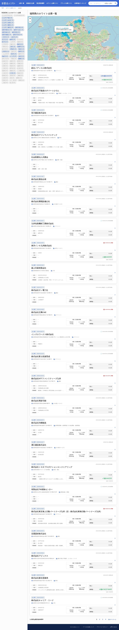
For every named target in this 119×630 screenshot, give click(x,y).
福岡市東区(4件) (19, 27)
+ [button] (30, 18)
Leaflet (102, 59)
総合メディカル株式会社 (62, 28)
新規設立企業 (30, 3)
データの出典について (88, 627)
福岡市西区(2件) (16, 32)
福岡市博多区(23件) (7, 30)
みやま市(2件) (13, 56)
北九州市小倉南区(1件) (8, 22)
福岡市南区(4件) (6, 32)
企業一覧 (21, 3)
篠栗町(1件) (21, 58)
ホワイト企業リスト (52, 3)
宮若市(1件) (14, 54)
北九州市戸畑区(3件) (7, 17)
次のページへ (111, 619)
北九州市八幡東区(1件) (8, 25)
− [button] (30, 21)
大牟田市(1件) (5, 37)
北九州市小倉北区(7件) (8, 20)
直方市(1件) (5, 39)
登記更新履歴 (40, 3)
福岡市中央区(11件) (19, 30)
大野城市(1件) (13, 49)
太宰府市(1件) (5, 51)
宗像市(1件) (21, 49)
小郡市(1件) (13, 46)
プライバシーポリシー (102, 627)
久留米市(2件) (14, 37)
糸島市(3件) (21, 56)
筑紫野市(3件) (20, 46)
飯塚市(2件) (13, 39)
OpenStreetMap (109, 59)
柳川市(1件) (5, 42)
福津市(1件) (21, 51)
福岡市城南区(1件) (6, 34)
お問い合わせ (113, 627)
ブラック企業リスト (66, 3)
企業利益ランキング (80, 3)
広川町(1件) (13, 73)
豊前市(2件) (20, 44)
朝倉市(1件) (5, 56)
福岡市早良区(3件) (17, 34)
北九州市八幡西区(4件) (8, 27)
